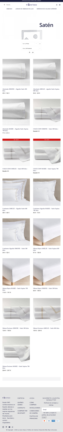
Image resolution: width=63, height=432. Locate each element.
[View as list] (32, 52)
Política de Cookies (32, 430)
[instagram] (3, 427)
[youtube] (9, 427)
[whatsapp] (12, 427)
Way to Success (52, 430)
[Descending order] (40, 43)
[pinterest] (6, 427)
